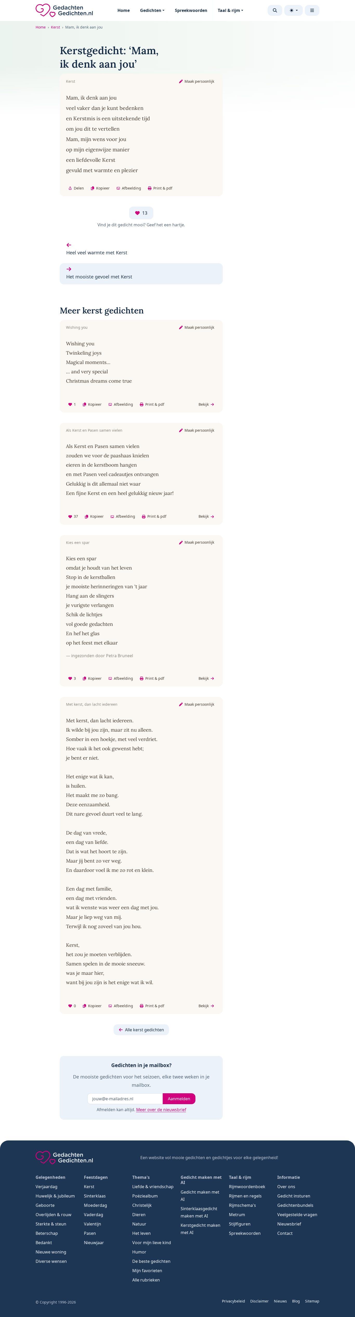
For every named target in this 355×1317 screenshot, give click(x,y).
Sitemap (312, 1301)
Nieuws (280, 1301)
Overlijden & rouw (53, 1214)
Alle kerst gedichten (144, 1030)
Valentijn (92, 1224)
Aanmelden (179, 1099)
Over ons (286, 1186)
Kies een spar (78, 542)
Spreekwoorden (191, 10)
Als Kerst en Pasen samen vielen (94, 430)
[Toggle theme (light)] (293, 10)
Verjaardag (46, 1186)
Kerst (55, 27)
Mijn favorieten (147, 1270)
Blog (296, 1301)
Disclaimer (259, 1301)
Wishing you (77, 327)
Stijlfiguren (240, 1224)
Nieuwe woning (51, 1252)
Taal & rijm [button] (229, 10)
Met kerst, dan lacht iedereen (91, 704)
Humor (139, 1252)
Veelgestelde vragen (297, 1214)
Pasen (90, 1233)
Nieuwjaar (94, 1242)
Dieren (139, 1214)
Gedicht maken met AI (200, 1195)
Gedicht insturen (293, 1196)
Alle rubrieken (146, 1280)
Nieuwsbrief (289, 1224)
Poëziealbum (145, 1196)
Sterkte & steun (51, 1224)
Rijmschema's (242, 1205)
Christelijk (142, 1205)
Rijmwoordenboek (247, 1186)
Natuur (139, 1224)
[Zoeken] (275, 10)
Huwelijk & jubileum (55, 1196)
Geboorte (45, 1205)
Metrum (237, 1214)
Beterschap (47, 1233)
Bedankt (44, 1242)
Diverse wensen (51, 1261)
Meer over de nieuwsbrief (161, 1109)
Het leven (141, 1233)
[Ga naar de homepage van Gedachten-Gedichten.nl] (64, 10)
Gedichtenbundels (295, 1205)
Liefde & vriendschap (153, 1186)
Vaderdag (93, 1214)
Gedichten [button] (150, 10)
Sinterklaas (95, 1196)
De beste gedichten (151, 1261)
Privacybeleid (233, 1301)
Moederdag (95, 1205)
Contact (285, 1233)
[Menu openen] (312, 10)
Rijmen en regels (245, 1196)
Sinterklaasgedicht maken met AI (199, 1212)
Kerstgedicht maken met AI (200, 1228)
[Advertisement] (286, 121)
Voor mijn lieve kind (151, 1242)
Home (123, 10)
